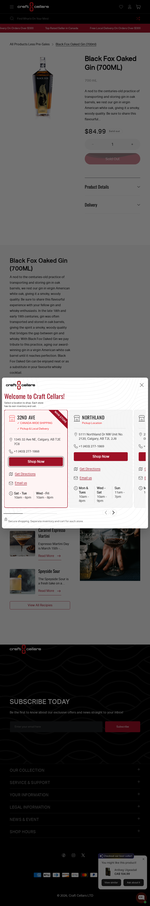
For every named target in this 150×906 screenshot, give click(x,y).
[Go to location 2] (30, 513)
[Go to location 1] (13, 513)
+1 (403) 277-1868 (26, 451)
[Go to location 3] (48, 513)
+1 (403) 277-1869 (91, 446)
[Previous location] (106, 512)
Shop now (36, 461)
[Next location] (113, 512)
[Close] (141, 385)
